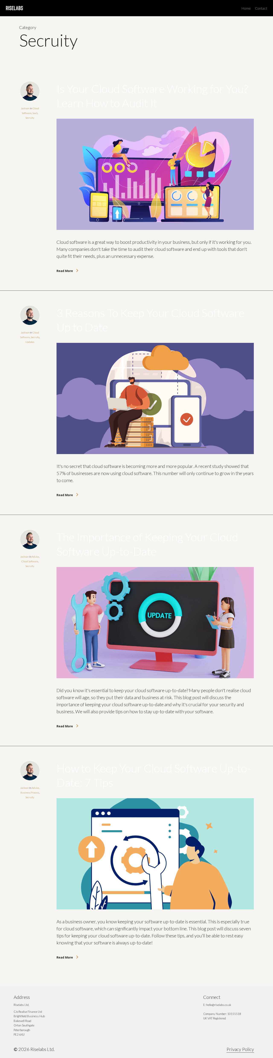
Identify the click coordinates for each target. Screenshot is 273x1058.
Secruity (29, 117)
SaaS (35, 113)
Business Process (29, 792)
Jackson (25, 108)
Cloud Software (29, 561)
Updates (29, 341)
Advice (35, 556)
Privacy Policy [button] (240, 1049)
